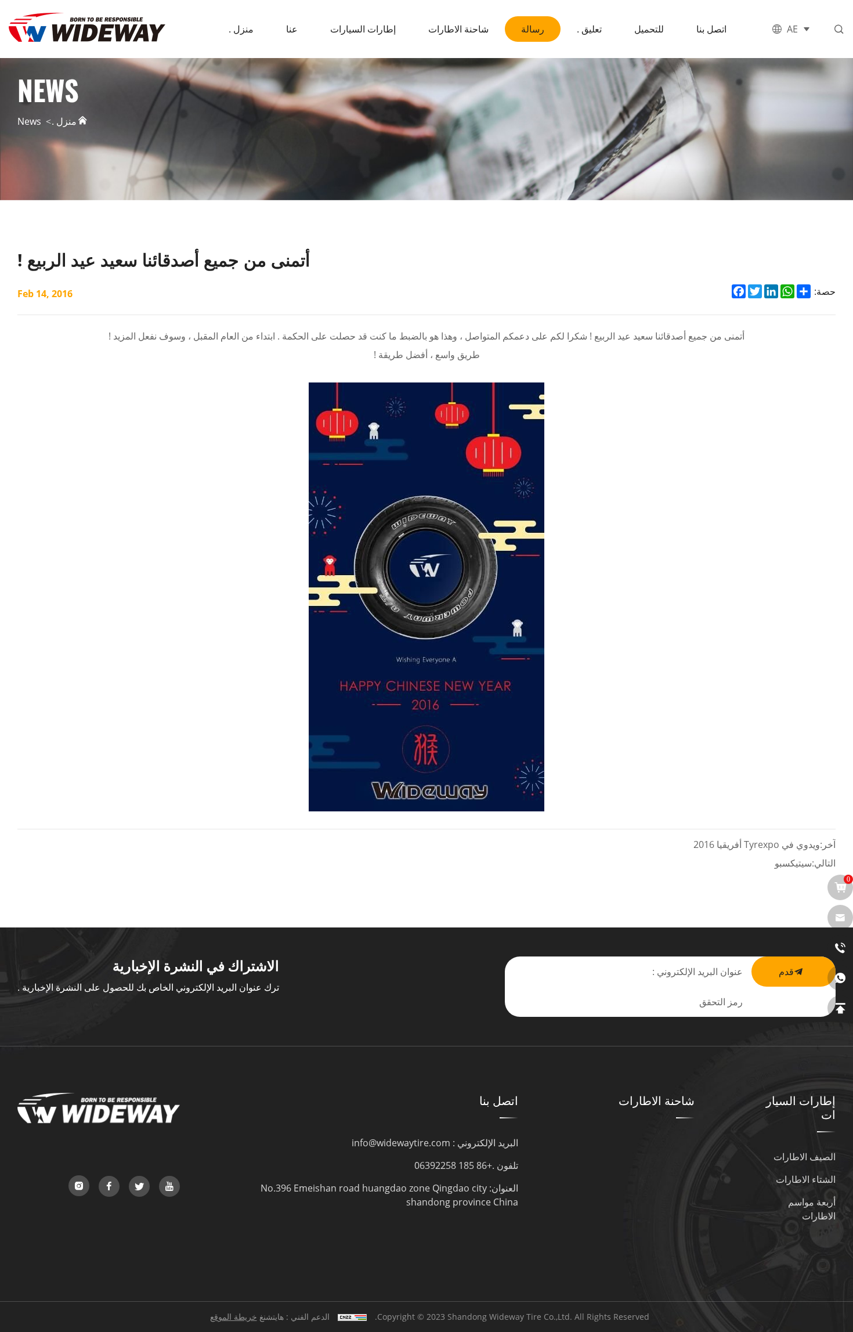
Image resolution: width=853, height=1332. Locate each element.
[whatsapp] (840, 978)
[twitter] (139, 1186)
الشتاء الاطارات (806, 1179)
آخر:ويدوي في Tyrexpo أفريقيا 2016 (764, 844)
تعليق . (589, 29)
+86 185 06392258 (453, 1165)
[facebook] (109, 1186)
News (29, 121)
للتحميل (649, 29)
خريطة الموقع (233, 1316)
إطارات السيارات (363, 29)
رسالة (532, 29)
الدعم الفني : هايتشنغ (294, 1316)
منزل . (241, 29)
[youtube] (169, 1186)
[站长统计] (352, 1316)
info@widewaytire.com (401, 1142)
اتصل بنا (711, 29)
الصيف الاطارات (805, 1156)
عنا (292, 29)
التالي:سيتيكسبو (805, 863)
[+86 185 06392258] (840, 948)
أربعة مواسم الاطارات (812, 1209)
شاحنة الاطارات (458, 29)
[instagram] (78, 1185)
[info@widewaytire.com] (840, 917)
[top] (840, 1008)
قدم (786, 971)
